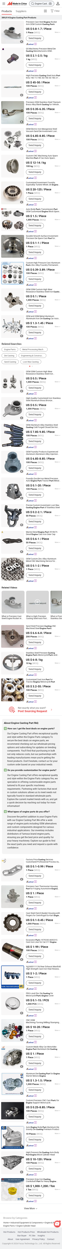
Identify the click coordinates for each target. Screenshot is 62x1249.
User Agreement (23, 1239)
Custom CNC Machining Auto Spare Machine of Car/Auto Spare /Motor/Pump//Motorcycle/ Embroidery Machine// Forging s (43, 157)
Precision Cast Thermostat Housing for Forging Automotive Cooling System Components (42, 887)
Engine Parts (10, 349)
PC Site (32, 1235)
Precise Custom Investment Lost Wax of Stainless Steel (43, 506)
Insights (41, 1235)
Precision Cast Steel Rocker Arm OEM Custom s (41, 23)
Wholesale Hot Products (48, 1232)
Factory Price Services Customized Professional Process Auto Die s (43, 860)
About (10, 1239)
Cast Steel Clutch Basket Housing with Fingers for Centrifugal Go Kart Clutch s (43, 914)
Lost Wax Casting (31, 362)
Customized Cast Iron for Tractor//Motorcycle (40, 680)
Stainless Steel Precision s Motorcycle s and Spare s (41, 654)
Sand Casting (10, 362)
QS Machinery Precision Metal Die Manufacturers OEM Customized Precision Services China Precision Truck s (43, 50)
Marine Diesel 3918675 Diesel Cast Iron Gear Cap (41, 533)
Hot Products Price (26, 1232)
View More (29, 1208)
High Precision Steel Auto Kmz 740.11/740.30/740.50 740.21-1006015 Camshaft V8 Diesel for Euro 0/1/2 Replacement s (43, 76)
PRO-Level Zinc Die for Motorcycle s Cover (40, 994)
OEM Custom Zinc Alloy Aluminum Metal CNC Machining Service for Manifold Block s (42, 560)
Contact (50, 1239)
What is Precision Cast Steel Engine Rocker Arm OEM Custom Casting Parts (12, 617)
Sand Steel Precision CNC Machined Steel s (41, 627)
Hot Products (9, 1232)
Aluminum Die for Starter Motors (43, 1075)
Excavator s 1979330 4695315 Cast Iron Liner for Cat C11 (41, 941)
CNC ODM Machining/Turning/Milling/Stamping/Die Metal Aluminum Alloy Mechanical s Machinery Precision (43, 1021)
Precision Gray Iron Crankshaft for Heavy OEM (41, 1180)
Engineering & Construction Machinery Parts (33, 355)
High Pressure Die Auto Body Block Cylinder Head (42, 1153)
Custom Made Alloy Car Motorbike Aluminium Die (41, 1048)
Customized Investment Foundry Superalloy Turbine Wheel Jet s (42, 183)
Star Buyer (22, 1235)
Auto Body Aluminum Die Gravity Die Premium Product (42, 1128)
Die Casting (9, 355)
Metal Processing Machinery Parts (34, 349)
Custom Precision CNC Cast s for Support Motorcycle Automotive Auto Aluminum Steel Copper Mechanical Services (42, 1101)
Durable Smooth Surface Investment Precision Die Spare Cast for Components (42, 237)
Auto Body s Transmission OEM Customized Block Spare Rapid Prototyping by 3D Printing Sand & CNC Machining (43, 210)
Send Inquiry (35, 38)
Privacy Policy (38, 1239)
